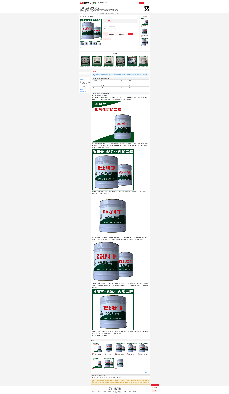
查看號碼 (130, 34)
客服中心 (104, 391)
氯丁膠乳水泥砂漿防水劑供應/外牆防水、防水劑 (87, 66)
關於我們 (93, 391)
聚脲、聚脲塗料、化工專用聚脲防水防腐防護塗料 (100, 66)
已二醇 (93, 377)
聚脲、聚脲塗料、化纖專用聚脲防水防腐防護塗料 (111, 66)
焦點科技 (115, 392)
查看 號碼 (81, 79)
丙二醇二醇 (119, 377)
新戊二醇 (105, 377)
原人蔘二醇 (101, 377)
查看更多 (84, 86)
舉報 (88, 47)
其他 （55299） (83, 73)
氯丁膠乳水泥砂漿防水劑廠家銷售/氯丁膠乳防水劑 (123, 66)
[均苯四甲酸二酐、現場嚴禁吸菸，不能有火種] (144, 21)
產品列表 (103, 13)
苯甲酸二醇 (114, 377)
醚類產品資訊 (111, 387)
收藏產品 (83, 47)
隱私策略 (114, 391)
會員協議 (119, 391)
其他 (106, 13)
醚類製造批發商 (117, 387)
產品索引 (81, 89)
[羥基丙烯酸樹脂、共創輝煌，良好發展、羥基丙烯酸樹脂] (144, 41)
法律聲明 (125, 391)
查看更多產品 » (147, 372)
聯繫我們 (99, 391)
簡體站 (130, 391)
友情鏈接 (134, 391)
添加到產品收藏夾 (83, 91)
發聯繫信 (107, 39)
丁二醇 (96, 377)
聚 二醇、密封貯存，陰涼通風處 (116, 388)
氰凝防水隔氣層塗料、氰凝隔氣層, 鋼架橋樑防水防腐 (146, 66)
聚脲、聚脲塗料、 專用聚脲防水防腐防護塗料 (134, 66)
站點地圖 (109, 391)
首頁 (101, 13)
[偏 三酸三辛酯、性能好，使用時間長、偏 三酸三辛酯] (144, 31)
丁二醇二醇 (109, 377)
